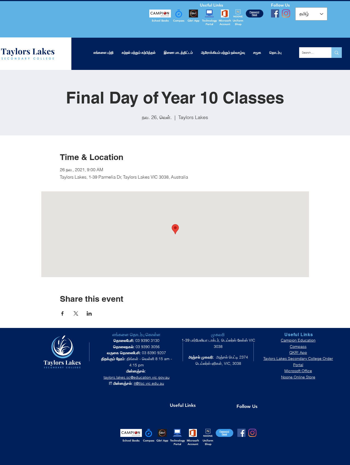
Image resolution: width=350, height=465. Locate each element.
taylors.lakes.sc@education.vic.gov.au (137, 377)
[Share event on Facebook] (62, 313)
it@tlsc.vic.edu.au (149, 383)
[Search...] (336, 52)
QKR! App (298, 352)
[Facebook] (275, 13)
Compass (298, 346)
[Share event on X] (75, 313)
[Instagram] (286, 13)
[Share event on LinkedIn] (89, 313)
